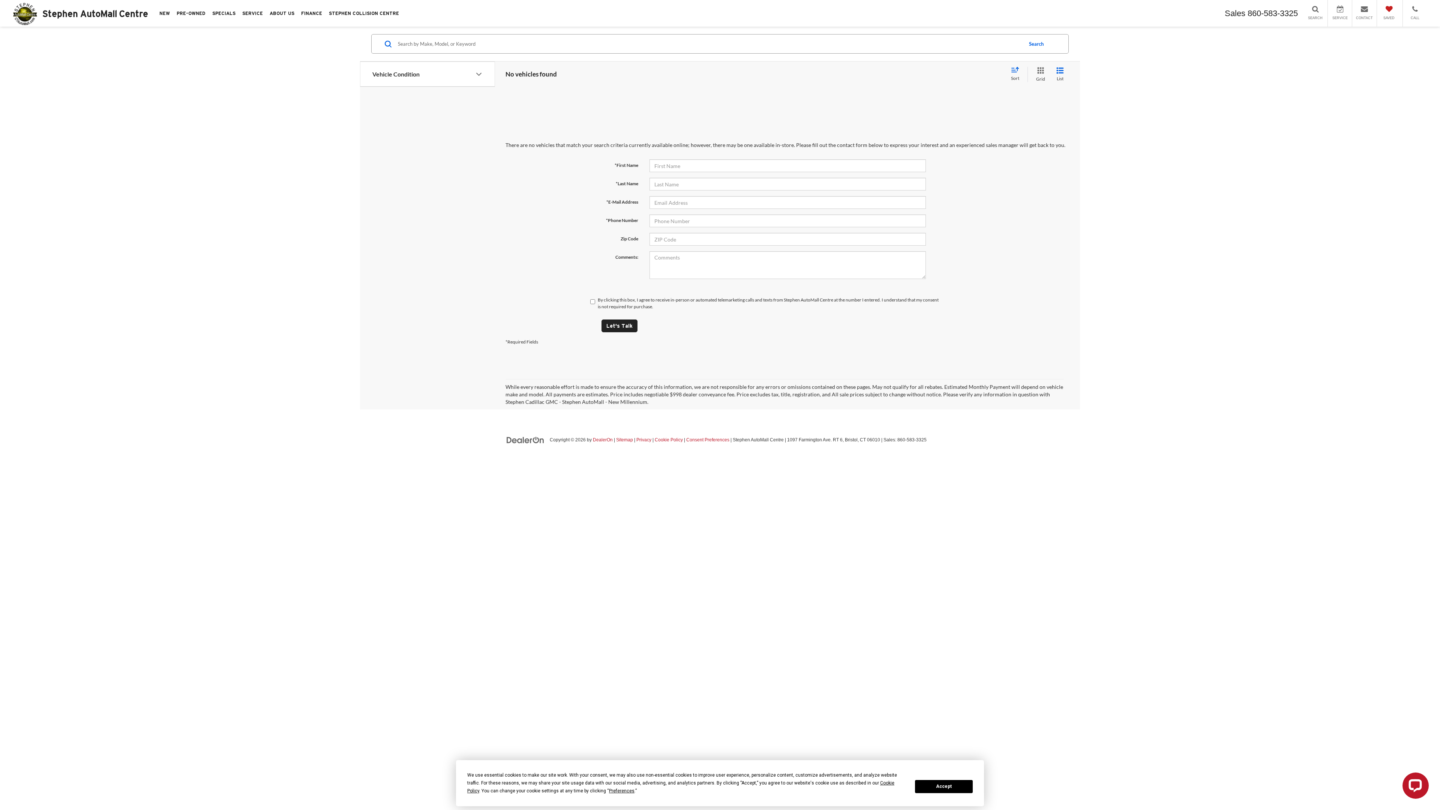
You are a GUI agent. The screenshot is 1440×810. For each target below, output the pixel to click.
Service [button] (252, 13)
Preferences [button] (621, 791)
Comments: (626, 257)
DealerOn (603, 439)
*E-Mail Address (622, 202)
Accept (944, 786)
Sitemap (624, 439)
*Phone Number (622, 220)
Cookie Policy (669, 439)
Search (1036, 44)
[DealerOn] (525, 439)
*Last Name (627, 183)
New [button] (164, 13)
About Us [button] (282, 13)
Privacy (643, 439)
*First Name (626, 165)
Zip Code (629, 239)
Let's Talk (619, 326)
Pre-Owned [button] (191, 13)
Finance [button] (311, 13)
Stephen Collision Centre (364, 13)
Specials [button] (224, 13)
